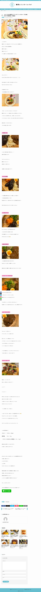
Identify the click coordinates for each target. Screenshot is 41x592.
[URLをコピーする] (25, 506)
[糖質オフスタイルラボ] (20, 5)
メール (4, 574)
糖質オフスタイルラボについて (14, 589)
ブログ (3, 17)
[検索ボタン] (40, 9)
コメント (4, 560)
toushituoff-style (5, 522)
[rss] (39, 0)
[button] (3, 506)
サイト (3, 577)
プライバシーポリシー (21, 589)
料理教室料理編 (7, 501)
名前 (3, 571)
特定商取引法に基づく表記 (27, 589)
